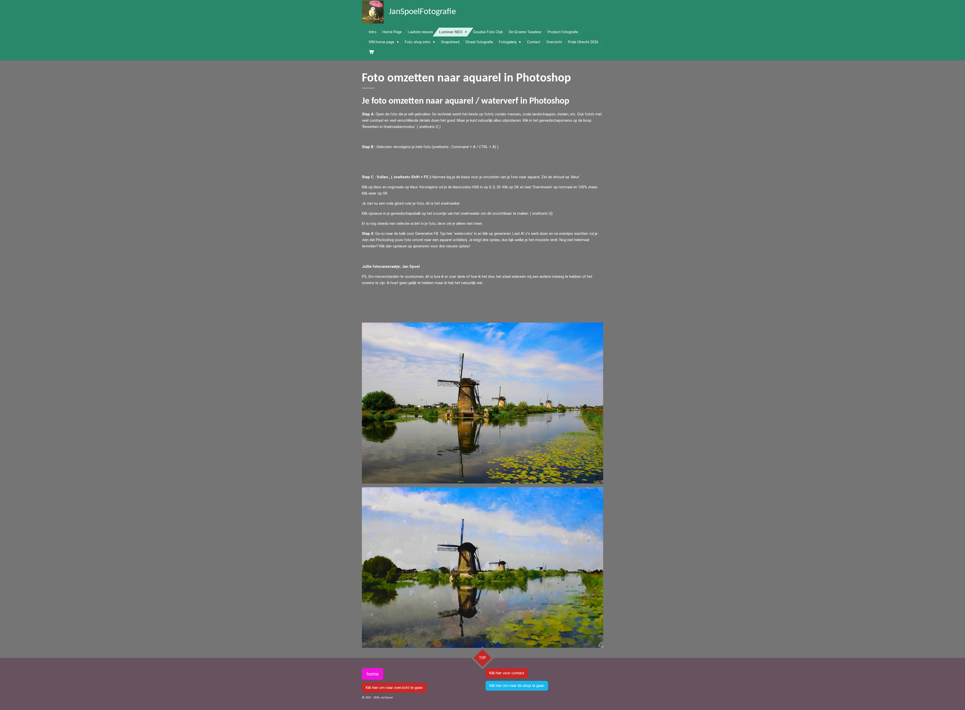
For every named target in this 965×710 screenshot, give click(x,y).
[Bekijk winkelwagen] (371, 52)
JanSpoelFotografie (422, 12)
